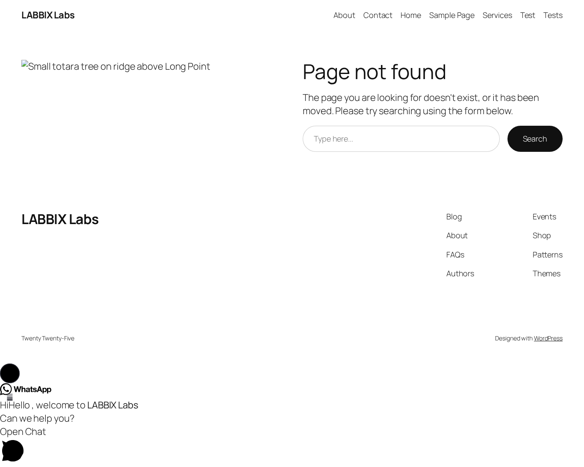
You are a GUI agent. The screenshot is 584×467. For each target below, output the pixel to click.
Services (497, 15)
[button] (10, 373)
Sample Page (452, 15)
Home (411, 15)
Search (535, 138)
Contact (377, 15)
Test (528, 15)
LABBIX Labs (48, 15)
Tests (553, 15)
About (344, 15)
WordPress (548, 338)
